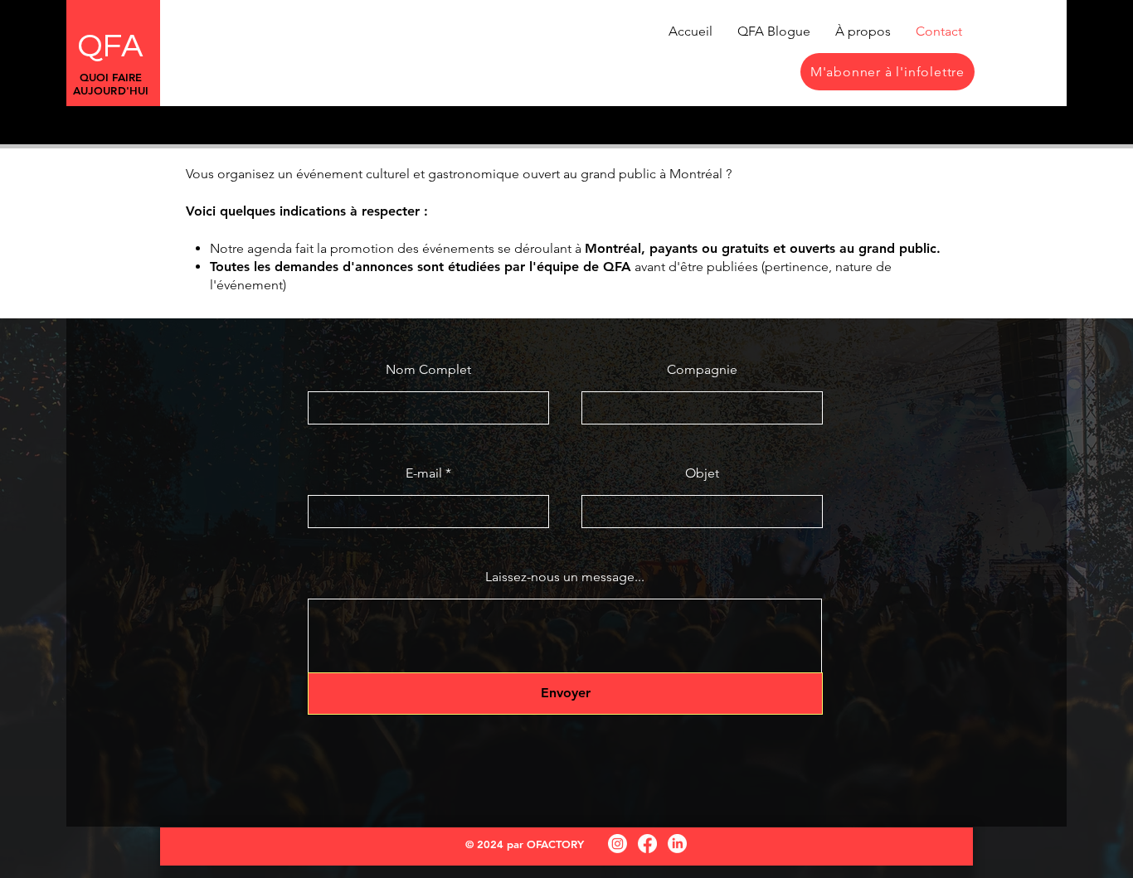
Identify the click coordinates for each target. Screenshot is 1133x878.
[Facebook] (647, 843)
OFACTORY (555, 844)
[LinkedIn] (677, 843)
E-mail (424, 473)
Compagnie (702, 369)
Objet (702, 473)
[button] (887, 71)
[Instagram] (617, 843)
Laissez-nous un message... (564, 577)
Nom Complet (428, 369)
